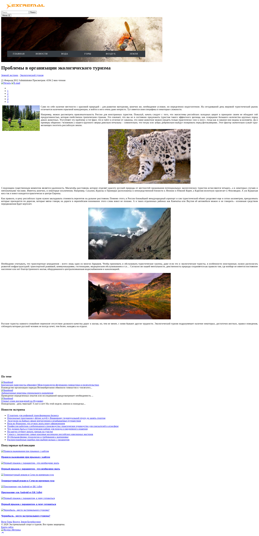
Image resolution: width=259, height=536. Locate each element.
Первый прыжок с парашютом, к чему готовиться (28, 504)
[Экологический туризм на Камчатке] (129, 258)
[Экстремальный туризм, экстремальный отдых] (23, 9)
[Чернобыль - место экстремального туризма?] (25, 510)
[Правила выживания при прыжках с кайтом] (25, 451)
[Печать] (6, 83)
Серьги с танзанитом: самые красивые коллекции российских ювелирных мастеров (50, 434)
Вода (64, 54)
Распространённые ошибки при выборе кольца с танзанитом (38, 439)
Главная (19, 54)
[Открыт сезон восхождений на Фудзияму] (7, 398)
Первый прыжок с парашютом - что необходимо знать (30, 469)
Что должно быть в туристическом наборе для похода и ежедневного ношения (47, 429)
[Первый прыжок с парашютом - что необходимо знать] (30, 463)
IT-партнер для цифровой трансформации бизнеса (33, 415)
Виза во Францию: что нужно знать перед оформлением (36, 423)
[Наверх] (2, 533)
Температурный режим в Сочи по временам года (27, 480)
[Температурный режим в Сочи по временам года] (27, 474)
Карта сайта (7, 527)
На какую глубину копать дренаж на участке (30, 431)
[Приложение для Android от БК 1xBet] (21, 486)
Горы (87, 54)
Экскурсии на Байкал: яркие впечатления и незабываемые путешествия (44, 421)
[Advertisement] (91, 351)
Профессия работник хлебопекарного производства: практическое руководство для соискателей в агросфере (63, 426)
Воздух (111, 54)
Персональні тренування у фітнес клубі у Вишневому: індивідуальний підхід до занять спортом (56, 418)
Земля (134, 54)
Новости (42, 54)
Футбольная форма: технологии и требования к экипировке (37, 437)
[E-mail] (15, 83)
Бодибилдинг (34, 521)
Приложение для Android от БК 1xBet (21, 492)
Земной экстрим (9, 75)
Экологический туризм (31, 75)
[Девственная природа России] (129, 318)
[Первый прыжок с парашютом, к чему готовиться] (28, 498)
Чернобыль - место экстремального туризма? (25, 516)
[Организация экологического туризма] (149, 183)
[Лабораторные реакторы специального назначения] (7, 390)
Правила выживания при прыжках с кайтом (25, 457)
